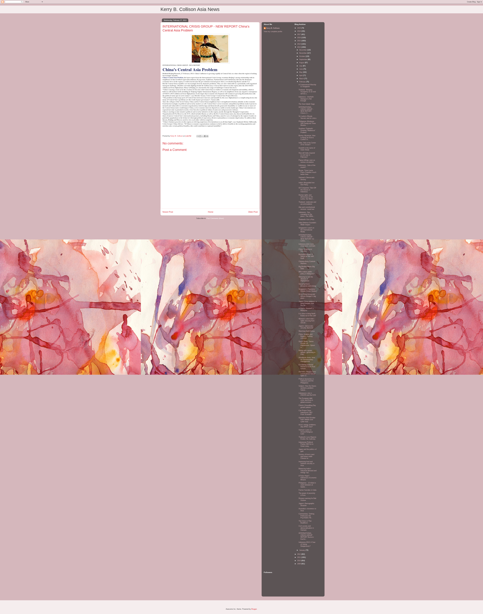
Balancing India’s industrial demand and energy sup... (307, 470)
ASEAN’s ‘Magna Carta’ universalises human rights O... (307, 374)
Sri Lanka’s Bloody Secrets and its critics (307, 117)
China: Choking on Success (305, 250)
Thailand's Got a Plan (306, 219)
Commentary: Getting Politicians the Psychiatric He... (306, 516)
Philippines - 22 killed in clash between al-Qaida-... (307, 485)
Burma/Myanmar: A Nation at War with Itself (306, 256)
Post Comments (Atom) (215, 218)
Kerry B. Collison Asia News (189, 9)
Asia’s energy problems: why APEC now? (307, 426)
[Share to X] (202, 136)
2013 (299, 47)
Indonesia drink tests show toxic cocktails (307, 245)
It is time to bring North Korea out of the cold (307, 315)
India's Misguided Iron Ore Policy (306, 184)
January (302, 550)
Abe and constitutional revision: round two (307, 208)
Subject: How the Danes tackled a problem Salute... (307, 388)
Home (210, 212)
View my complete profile (273, 31)
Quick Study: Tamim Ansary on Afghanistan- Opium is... (307, 344)
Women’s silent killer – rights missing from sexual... (307, 321)
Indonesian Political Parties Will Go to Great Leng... (306, 444)
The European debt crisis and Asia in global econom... (306, 400)
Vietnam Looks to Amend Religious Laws (306, 432)
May (301, 72)
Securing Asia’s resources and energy (307, 285)
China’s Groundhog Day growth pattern (307, 406)
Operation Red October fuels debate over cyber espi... (307, 420)
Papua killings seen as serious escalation (307, 161)
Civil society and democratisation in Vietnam (306, 528)
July (301, 66)
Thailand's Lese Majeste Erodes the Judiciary (307, 438)
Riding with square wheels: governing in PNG (307, 352)
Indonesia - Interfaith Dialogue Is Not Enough (306, 99)
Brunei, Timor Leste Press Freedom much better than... (307, 172)
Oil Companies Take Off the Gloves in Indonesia (307, 190)
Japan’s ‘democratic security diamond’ (306, 327)
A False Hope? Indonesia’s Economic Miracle (308, 478)
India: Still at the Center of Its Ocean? (307, 144)
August (302, 63)
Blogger (254, 609)
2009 (299, 564)
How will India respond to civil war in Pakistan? (307, 155)
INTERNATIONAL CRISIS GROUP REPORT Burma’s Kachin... (306, 536)
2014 (299, 44)
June (301, 69)
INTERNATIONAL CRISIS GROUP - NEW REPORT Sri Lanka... (306, 238)
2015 (299, 41)
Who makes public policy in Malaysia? (306, 273)
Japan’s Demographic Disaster (306, 504)
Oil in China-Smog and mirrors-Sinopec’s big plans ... (307, 296)
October (302, 56)
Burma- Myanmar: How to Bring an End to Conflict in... (307, 137)
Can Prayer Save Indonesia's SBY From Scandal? (306, 412)
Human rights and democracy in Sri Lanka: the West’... (306, 197)
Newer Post (168, 212)
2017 (299, 34)
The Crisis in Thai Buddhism (305, 522)
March (301, 79)
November (303, 53)
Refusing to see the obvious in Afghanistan (306, 279)
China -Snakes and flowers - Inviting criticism (305, 336)
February (302, 82)
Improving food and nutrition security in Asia (306, 463)
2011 (299, 557)
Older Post (253, 212)
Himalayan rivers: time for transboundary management (307, 359)
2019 (299, 28)
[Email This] (197, 136)
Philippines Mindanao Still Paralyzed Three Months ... (307, 123)
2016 (299, 38)
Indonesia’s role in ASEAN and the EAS (307, 394)
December (303, 50)
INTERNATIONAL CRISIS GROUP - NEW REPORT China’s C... (306, 110)
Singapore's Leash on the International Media (306, 230)
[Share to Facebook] (205, 136)
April (301, 75)
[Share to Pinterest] (207, 136)
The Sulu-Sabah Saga (307, 104)
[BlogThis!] (200, 136)
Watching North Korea (307, 331)
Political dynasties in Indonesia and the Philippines (306, 381)
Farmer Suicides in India (307, 490)
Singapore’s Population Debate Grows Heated (307, 290)
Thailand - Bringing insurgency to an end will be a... (307, 92)
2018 (299, 31)
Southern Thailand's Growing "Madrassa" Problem (307, 130)
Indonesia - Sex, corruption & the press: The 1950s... (307, 214)
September (303, 59)
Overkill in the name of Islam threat (307, 149)
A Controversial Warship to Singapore (307, 86)
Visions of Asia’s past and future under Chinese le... (306, 456)
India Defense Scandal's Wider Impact (307, 224)
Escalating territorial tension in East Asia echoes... (307, 367)
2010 (299, 561)
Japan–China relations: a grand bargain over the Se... (308, 303)
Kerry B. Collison (273, 28)
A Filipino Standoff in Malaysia (306, 309)
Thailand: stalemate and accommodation (307, 203)
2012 (299, 554)
